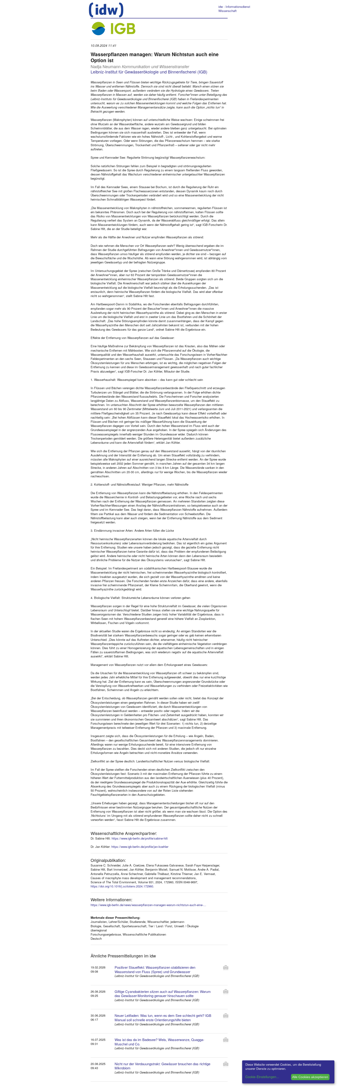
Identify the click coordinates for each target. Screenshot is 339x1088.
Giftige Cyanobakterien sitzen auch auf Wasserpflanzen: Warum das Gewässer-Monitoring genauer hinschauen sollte (163, 993)
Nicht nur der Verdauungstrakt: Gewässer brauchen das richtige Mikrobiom (162, 1065)
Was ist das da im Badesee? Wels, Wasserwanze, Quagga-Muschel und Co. (159, 1041)
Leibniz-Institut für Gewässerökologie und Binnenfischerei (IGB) (149, 72)
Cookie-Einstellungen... (262, 1076)
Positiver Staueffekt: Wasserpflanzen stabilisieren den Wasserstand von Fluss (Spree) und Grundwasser (155, 969)
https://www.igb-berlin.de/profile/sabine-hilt (140, 838)
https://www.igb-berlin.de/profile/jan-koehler (139, 846)
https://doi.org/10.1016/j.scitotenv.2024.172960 (122, 886)
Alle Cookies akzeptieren (310, 1077)
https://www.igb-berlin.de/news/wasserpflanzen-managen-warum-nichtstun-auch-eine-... (148, 905)
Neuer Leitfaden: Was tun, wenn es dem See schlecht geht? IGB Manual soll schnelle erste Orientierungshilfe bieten (163, 1017)
